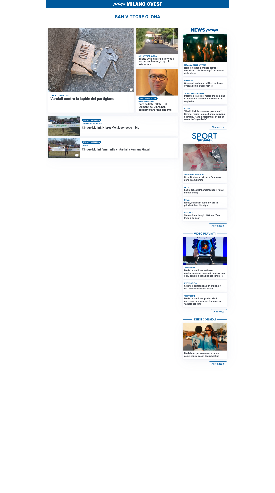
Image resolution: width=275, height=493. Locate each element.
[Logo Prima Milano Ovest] (137, 4)
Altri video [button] (218, 311)
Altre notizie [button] (218, 127)
